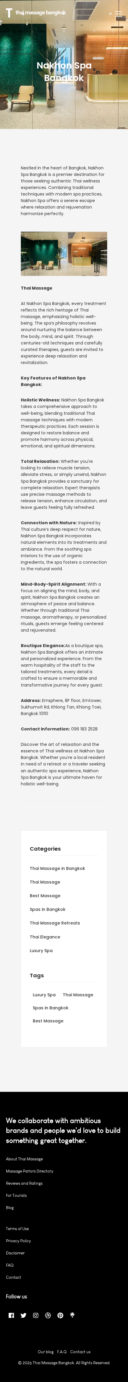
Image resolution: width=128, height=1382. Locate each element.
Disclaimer (15, 1253)
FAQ (10, 1265)
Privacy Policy (18, 1240)
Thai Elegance (45, 937)
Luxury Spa (41, 951)
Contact (13, 1277)
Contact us (80, 1351)
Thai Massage (45, 882)
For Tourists (16, 1195)
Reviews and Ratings (24, 1183)
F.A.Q (62, 1351)
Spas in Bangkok (47, 909)
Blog (10, 1207)
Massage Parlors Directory (29, 1171)
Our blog (46, 1351)
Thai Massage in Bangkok (57, 868)
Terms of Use (17, 1228)
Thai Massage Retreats (55, 923)
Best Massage (45, 896)
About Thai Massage (24, 1159)
